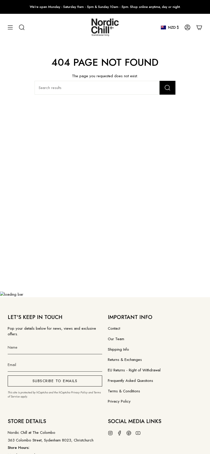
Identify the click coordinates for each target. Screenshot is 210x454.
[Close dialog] (198, 165)
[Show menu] (10, 27)
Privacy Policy (79, 392)
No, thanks (138, 284)
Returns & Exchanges (125, 359)
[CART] (199, 27)
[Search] (167, 88)
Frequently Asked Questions (130, 380)
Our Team (116, 339)
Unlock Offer (138, 251)
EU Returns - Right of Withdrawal (134, 370)
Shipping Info (118, 349)
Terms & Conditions (124, 391)
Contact (114, 328)
